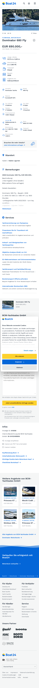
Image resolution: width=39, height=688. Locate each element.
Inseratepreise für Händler (8, 612)
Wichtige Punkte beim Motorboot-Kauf (17, 459)
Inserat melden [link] (10, 447)
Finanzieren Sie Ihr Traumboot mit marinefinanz (15, 231)
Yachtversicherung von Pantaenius (15, 223)
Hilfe (19, 677)
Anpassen (18, 362)
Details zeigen (28, 350)
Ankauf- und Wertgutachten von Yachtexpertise (14, 244)
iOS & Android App (28, 609)
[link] (10, 495)
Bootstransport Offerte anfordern (15, 279)
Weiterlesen (6, 209)
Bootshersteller (7, 596)
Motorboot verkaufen (10, 564)
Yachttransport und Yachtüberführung (16, 269)
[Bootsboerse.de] (18, 635)
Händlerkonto (6, 616)
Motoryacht (16, 37)
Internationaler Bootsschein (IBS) (14, 286)
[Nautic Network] (8, 643)
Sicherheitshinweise (8, 677)
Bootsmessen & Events (29, 611)
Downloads (25, 616)
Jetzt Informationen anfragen (13, 145)
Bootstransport (7, 599)
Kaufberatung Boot (9, 453)
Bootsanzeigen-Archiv (29, 596)
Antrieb (7, 120)
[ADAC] (5, 636)
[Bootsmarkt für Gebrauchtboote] (9, 3)
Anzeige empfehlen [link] (12, 441)
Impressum (14, 672)
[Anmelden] (29, 3)
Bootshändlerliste (8, 609)
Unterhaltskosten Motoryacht (13, 456)
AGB (13, 407)
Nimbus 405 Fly (11, 523)
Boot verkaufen (27, 589)
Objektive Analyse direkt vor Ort (14, 252)
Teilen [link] (35, 33)
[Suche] (24, 3)
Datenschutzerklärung (27, 672)
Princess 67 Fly (11, 500)
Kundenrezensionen (28, 599)
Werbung (25, 614)
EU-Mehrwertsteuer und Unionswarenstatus (19, 259)
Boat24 (4, 576)
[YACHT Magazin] (6, 629)
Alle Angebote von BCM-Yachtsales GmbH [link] (18, 534)
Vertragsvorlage (27, 594)
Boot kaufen (6, 591)
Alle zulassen (19, 356)
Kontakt (25, 677)
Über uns (5, 672)
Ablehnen (19, 367)
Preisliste (25, 586)
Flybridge (6, 37)
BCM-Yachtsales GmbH (14, 315)
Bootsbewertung (27, 591)
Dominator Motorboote (11, 538)
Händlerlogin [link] (6, 606)
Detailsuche (6, 586)
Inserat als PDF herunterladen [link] (16, 444)
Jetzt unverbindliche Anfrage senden (19, 403)
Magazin (24, 606)
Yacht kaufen (6, 594)
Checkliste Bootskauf (10, 462)
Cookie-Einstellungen (9, 675)
